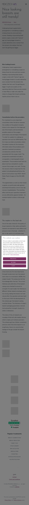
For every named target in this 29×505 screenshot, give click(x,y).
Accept (13, 265)
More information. (14, 254)
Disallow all (13, 258)
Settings (13, 262)
